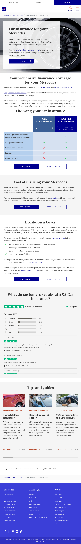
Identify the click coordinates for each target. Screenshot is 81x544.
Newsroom (58, 501)
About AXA (58, 495)
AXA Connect (59, 517)
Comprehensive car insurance (15, 93)
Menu (77, 10)
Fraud (36, 539)
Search (69, 10)
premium (54, 198)
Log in (66, 2)
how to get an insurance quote (27, 50)
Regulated (73, 539)
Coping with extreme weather (39, 517)
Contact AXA (33, 507)
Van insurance (9, 507)
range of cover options (29, 270)
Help (30, 501)
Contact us (40, 2)
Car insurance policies (12, 410)
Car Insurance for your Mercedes (36, 15)
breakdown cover (58, 238)
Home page (7, 15)
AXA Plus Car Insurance (63, 87)
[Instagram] (17, 531)
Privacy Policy (30, 539)
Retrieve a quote (57, 167)
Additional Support (36, 504)
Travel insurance (9, 514)
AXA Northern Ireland (62, 520)
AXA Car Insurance (43, 87)
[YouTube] (13, 531)
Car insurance (18, 15)
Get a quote (22, 61)
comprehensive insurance (32, 262)
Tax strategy (66, 539)
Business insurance (10, 501)
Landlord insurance (10, 504)
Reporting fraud (34, 514)
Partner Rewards (60, 507)
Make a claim (13, 2)
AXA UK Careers (60, 514)
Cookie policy (8, 539)
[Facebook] (5, 531)
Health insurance (10, 511)
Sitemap (23, 539)
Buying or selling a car (39, 410)
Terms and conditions (45, 539)
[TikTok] (21, 531)
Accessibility (16, 539)
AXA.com (58, 524)
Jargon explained (35, 511)
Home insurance (9, 498)
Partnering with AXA (61, 511)
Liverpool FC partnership (63, 504)
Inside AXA (58, 498)
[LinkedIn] (9, 531)
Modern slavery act (57, 539)
